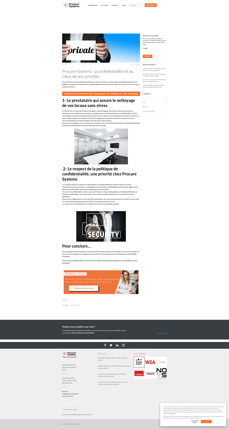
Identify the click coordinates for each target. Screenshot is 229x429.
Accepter (206, 421)
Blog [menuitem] (124, 5)
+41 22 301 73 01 (67, 396)
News (66, 300)
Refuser (218, 421)
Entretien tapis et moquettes (149, 111)
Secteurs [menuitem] (104, 5)
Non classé (145, 106)
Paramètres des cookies (194, 421)
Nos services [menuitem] (92, 5)
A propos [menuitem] (114, 5)
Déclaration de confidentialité (69, 414)
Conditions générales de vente (84, 414)
